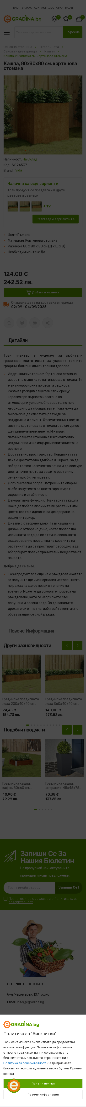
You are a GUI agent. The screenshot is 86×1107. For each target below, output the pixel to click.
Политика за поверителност (24, 1063)
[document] (42, 1058)
